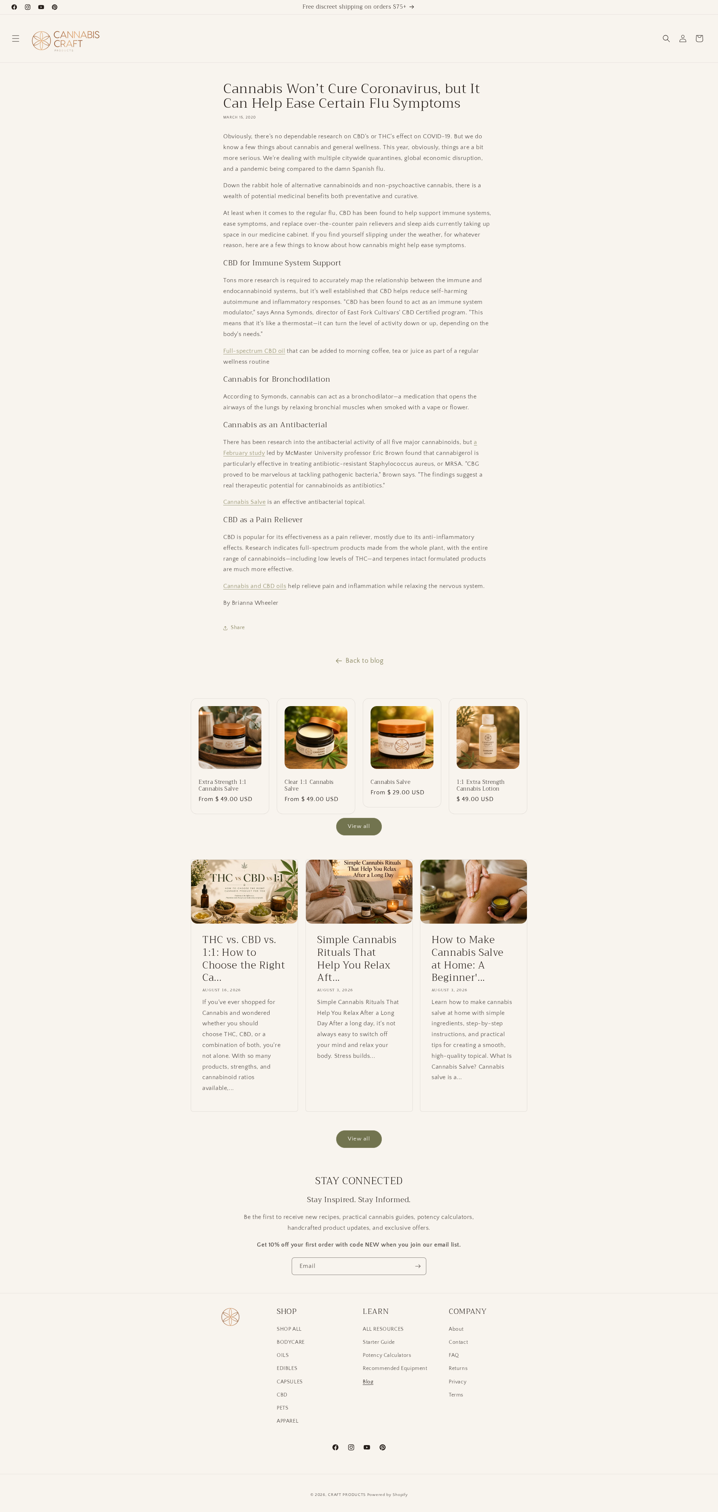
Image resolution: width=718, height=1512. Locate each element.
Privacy (457, 1382)
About (456, 1329)
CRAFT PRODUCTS (347, 1495)
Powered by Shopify (387, 1495)
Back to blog (364, 661)
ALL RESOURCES (383, 1329)
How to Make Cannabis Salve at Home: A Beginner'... (467, 959)
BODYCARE (291, 1342)
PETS (282, 1408)
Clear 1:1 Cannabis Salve (309, 785)
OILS (283, 1355)
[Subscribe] (417, 1266)
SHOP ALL (289, 1329)
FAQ (454, 1355)
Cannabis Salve (244, 502)
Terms (456, 1395)
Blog (368, 1382)
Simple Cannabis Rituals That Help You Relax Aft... (357, 959)
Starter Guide (379, 1342)
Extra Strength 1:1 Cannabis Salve (223, 785)
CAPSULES (290, 1382)
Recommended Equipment (395, 1369)
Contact (458, 1342)
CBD (282, 1395)
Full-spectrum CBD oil (254, 350)
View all (359, 826)
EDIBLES (287, 1369)
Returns (458, 1369)
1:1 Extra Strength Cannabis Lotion (481, 785)
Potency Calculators (387, 1355)
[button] (15, 38)
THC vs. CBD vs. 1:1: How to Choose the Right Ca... (243, 959)
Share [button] (238, 628)
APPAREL (287, 1421)
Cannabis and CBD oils (254, 586)
